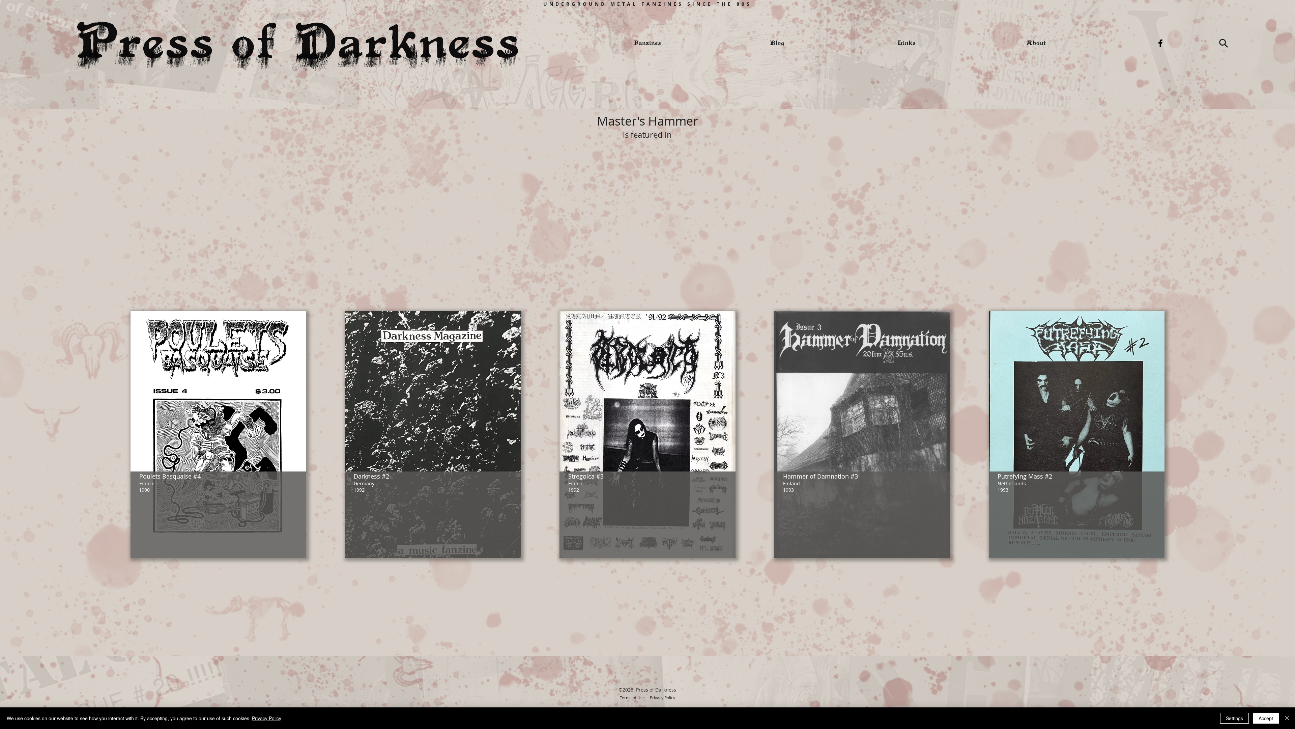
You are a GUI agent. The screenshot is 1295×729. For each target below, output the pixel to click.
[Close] (1287, 718)
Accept (1266, 718)
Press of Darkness (656, 689)
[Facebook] (1160, 43)
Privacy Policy (662, 697)
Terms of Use (632, 697)
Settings (1234, 718)
